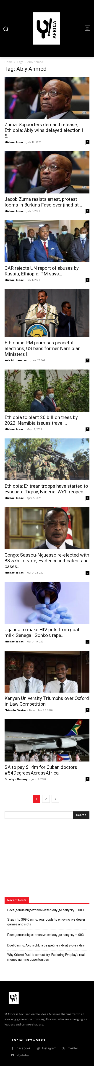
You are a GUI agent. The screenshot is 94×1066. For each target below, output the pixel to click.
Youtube (23, 1055)
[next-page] (55, 799)
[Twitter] (63, 1048)
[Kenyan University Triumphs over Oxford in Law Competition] (47, 672)
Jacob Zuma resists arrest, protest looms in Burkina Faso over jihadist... (43, 202)
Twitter (73, 1048)
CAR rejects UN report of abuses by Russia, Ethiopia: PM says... (42, 271)
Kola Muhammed (16, 360)
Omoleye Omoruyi (16, 779)
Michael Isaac (14, 142)
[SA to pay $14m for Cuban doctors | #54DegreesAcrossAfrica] (47, 740)
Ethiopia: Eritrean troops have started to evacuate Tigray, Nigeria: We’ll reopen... (46, 489)
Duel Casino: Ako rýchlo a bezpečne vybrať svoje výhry (46, 945)
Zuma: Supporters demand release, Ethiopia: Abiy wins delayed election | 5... (44, 130)
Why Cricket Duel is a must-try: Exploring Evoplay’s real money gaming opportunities (46, 957)
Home (9, 62)
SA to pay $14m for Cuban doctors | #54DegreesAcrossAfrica (42, 770)
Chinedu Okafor (15, 710)
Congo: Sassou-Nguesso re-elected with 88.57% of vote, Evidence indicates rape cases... (47, 560)
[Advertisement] (39, 858)
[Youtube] (12, 1055)
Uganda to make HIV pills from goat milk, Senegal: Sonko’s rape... (42, 632)
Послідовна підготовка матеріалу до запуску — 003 (45, 910)
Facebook (24, 1048)
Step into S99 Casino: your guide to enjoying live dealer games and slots (46, 922)
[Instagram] (38, 1048)
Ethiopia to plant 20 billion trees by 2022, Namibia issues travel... (41, 420)
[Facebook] (12, 1048)
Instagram (49, 1048)
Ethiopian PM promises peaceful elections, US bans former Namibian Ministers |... (43, 348)
